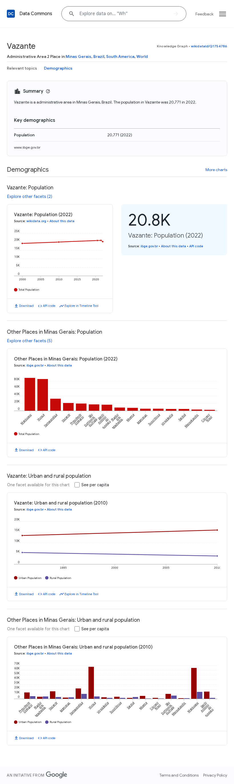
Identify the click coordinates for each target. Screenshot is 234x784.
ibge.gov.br (149, 246)
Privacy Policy (215, 775)
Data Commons (35, 14)
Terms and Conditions (179, 775)
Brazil (98, 56)
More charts (216, 169)
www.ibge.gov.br (27, 147)
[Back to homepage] (11, 14)
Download (26, 306)
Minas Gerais (78, 56)
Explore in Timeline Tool (81, 306)
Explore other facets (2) (29, 196)
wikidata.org (36, 221)
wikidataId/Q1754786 (209, 46)
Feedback (204, 14)
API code (49, 306)
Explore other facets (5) (29, 340)
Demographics (58, 68)
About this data (61, 221)
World (142, 56)
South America (120, 56)
